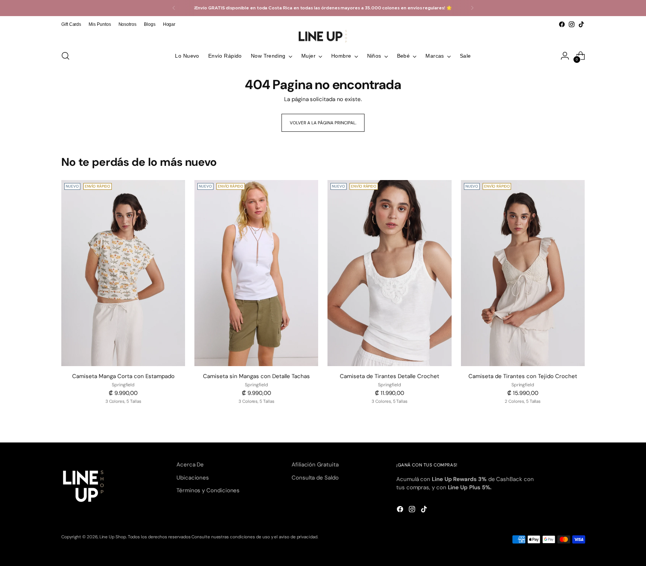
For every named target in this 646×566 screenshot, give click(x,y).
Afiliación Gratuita (315, 464)
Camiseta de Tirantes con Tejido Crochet (522, 376)
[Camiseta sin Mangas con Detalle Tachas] (256, 273)
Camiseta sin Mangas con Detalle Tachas (256, 376)
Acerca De (190, 464)
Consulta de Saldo (315, 477)
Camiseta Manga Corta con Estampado (123, 376)
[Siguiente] (472, 8)
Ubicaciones (192, 477)
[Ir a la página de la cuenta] (564, 55)
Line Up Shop (112, 537)
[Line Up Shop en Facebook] (562, 24)
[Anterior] (174, 8)
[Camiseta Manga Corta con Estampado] (123, 273)
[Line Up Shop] (323, 36)
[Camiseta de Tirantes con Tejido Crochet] (523, 273)
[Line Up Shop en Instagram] (571, 24)
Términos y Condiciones (208, 490)
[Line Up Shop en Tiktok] (581, 24)
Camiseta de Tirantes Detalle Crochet (389, 376)
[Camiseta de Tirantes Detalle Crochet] (389, 273)
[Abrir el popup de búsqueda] (65, 55)
